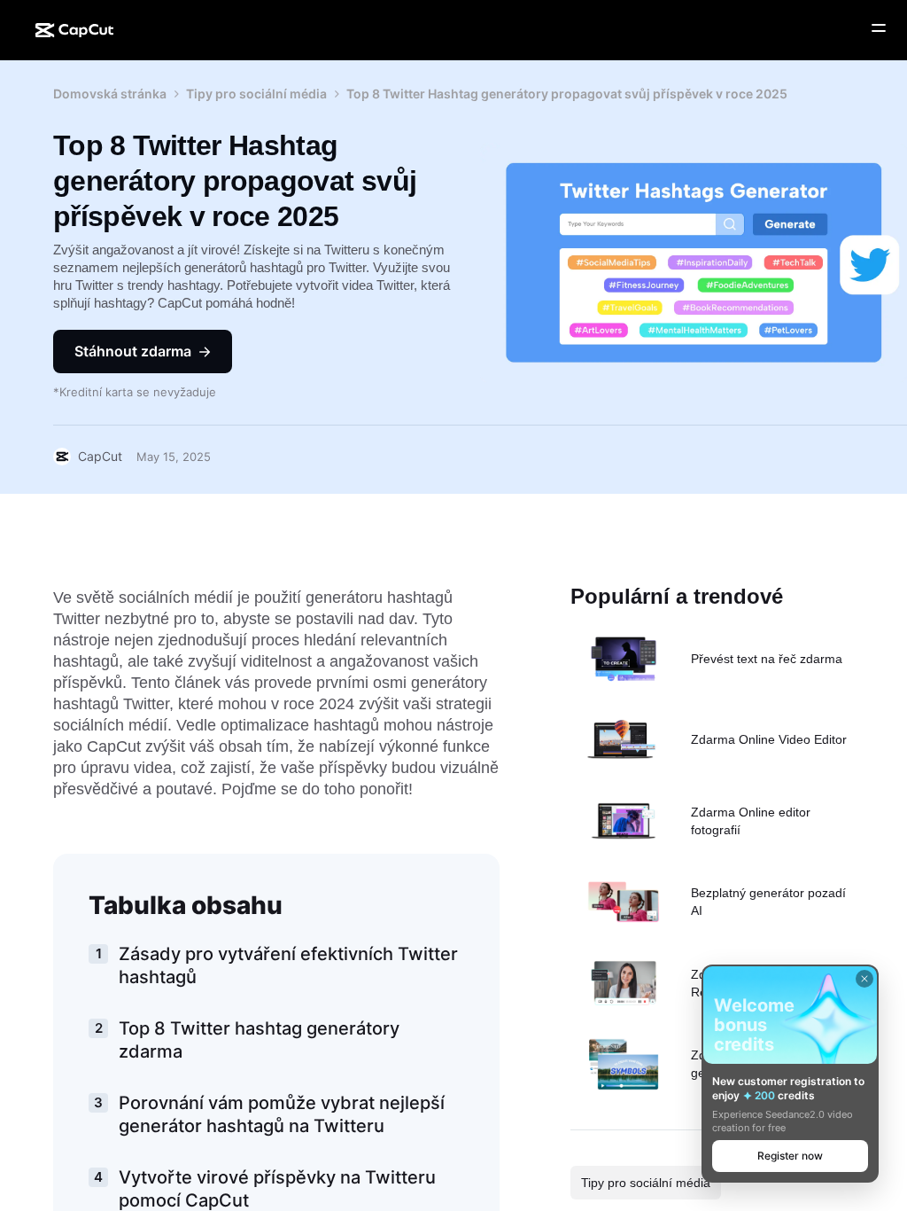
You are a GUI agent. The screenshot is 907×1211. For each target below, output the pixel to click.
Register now (790, 1155)
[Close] (864, 979)
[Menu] (878, 28)
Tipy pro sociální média (256, 93)
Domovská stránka (110, 93)
